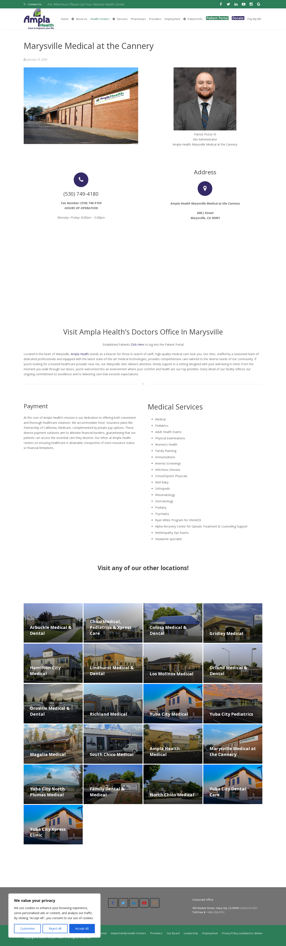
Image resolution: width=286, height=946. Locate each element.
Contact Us (34, 4)
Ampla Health (80, 354)
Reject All (55, 928)
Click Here (137, 344)
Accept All (82, 928)
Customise (27, 928)
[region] (54, 916)
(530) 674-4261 (249, 908)
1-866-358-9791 (215, 912)
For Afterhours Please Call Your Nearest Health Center (85, 4)
